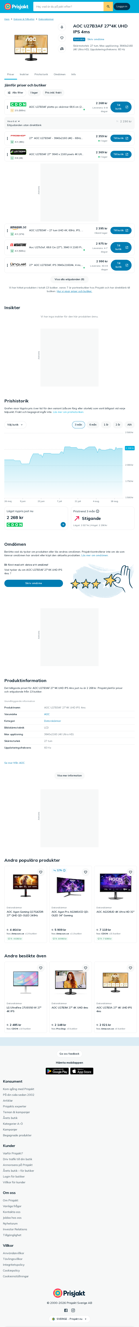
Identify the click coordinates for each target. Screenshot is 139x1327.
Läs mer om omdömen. (95, 555)
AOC (47, 714)
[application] (69, 467)
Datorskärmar (46, 19)
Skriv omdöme (95, 39)
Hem (7, 19)
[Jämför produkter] (62, 49)
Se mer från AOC (14, 762)
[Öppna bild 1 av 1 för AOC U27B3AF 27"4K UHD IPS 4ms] (31, 45)
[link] (25, 904)
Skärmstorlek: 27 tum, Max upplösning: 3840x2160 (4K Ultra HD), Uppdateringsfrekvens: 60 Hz (103, 47)
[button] (62, 27)
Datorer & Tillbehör (24, 19)
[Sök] (108, 6)
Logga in (122, 6)
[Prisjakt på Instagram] (73, 1310)
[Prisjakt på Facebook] (66, 1310)
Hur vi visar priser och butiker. (74, 291)
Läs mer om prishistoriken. (68, 412)
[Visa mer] (7, 107)
